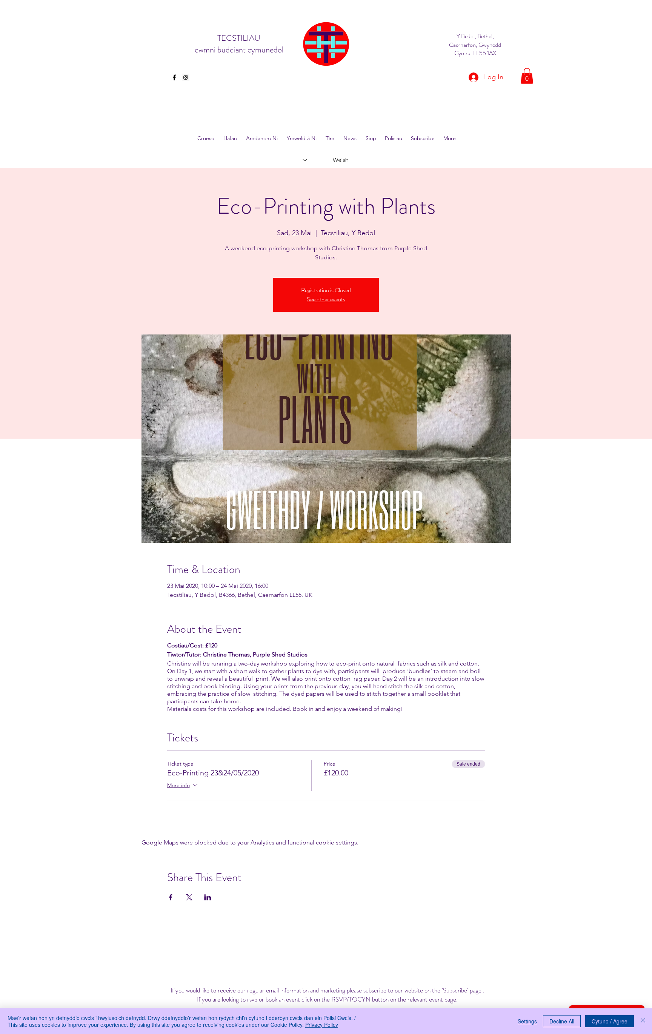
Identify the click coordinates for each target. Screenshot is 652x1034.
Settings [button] (527, 1021)
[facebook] (174, 77)
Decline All (561, 1021)
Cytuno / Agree (609, 1021)
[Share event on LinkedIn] (207, 897)
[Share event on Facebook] (170, 897)
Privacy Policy (321, 1024)
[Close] (642, 1021)
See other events (326, 299)
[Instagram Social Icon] (185, 77)
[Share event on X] (189, 897)
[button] (527, 76)
